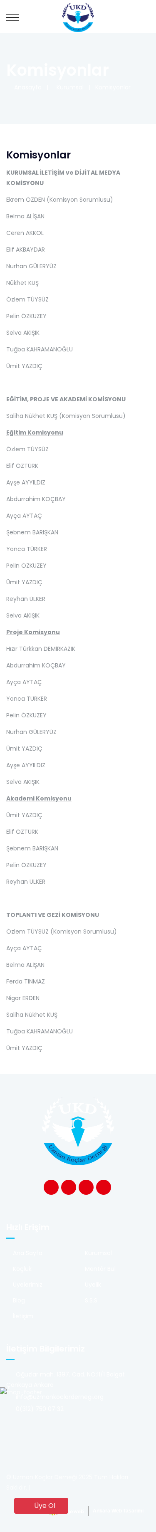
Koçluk (22, 1269)
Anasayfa (26, 87)
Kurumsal (68, 87)
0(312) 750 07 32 (39, 1409)
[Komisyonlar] (78, 16)
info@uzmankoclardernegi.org (59, 1397)
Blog (19, 1300)
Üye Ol (43, 1505)
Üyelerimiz (27, 1284)
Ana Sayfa (27, 1253)
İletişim (23, 1316)
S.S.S (91, 1300)
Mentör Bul (100, 1269)
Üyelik (93, 1284)
